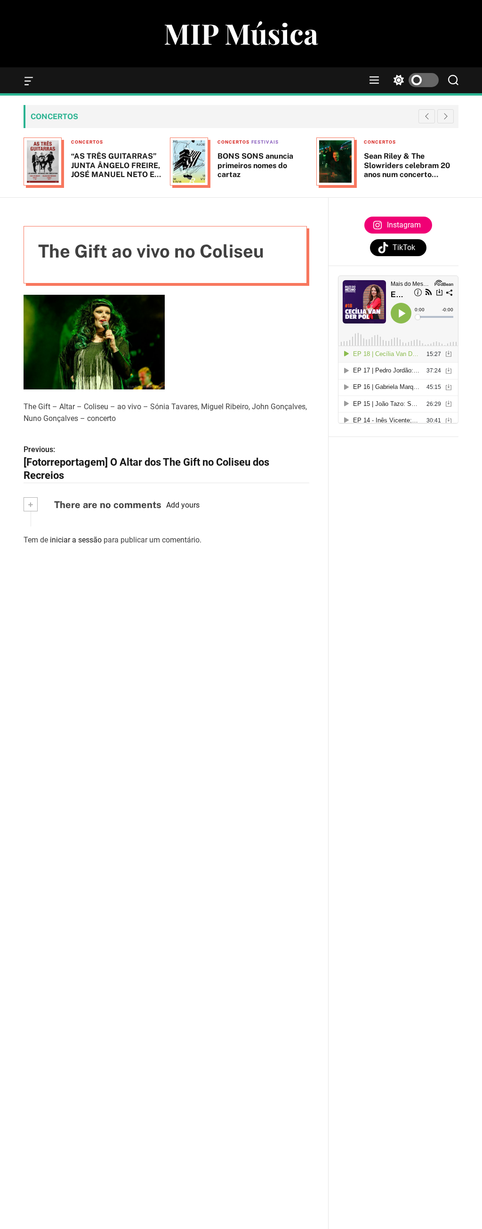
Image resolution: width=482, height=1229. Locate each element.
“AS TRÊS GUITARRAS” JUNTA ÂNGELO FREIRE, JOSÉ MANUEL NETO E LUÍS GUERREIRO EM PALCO (115, 174)
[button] (445, 116)
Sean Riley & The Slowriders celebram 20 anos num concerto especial (407, 170)
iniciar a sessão (76, 539)
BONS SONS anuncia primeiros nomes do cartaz (255, 165)
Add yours (183, 505)
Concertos (87, 142)
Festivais (265, 142)
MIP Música (241, 33)
